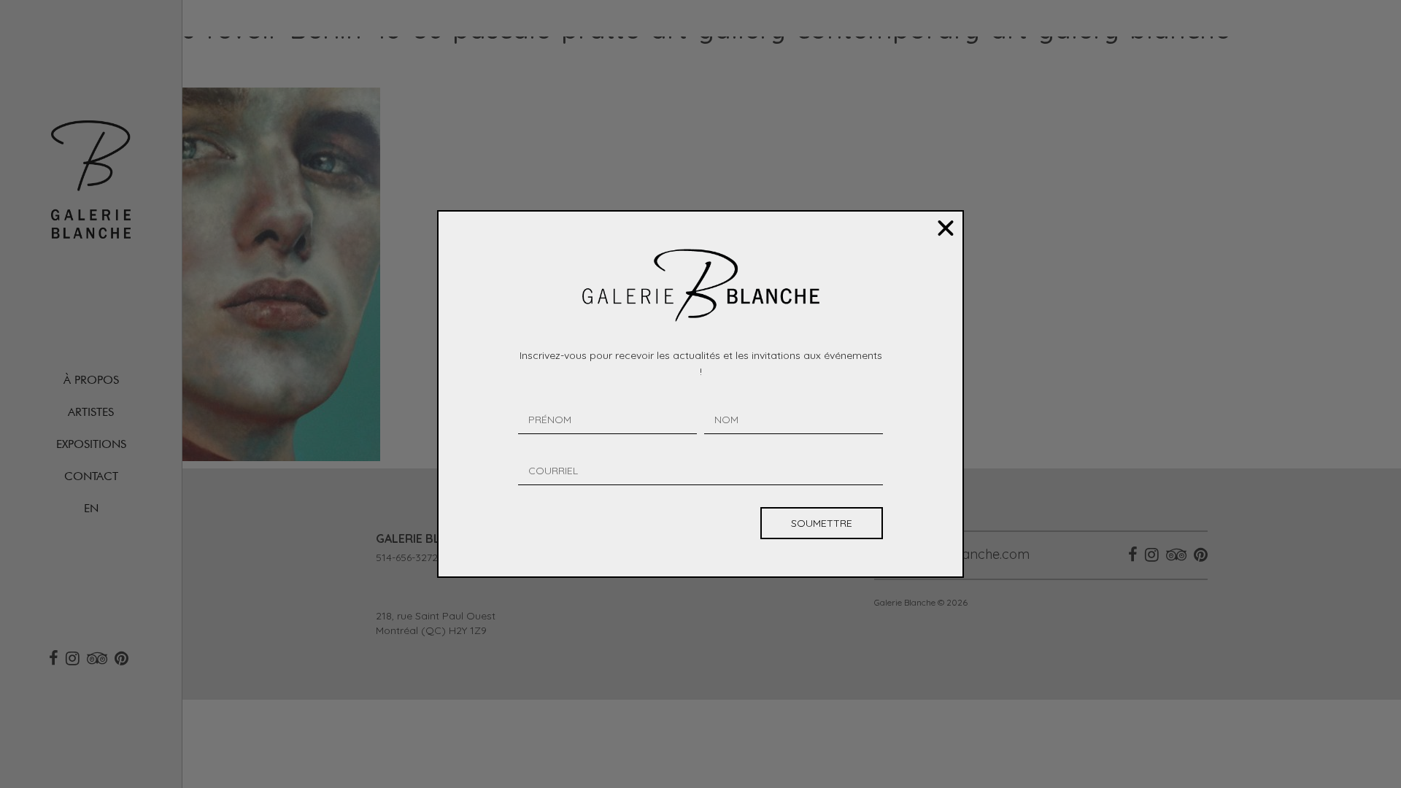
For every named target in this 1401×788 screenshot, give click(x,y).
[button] (946, 228)
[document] (700, 394)
